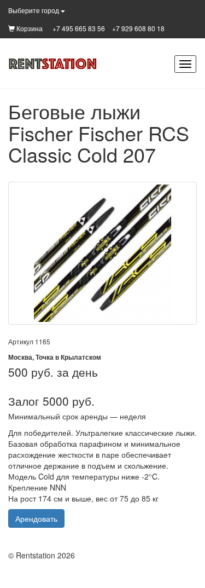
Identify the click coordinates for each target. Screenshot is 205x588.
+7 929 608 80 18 (138, 28)
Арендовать (36, 518)
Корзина (29, 28)
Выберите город (34, 10)
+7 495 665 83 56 (78, 28)
